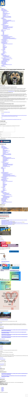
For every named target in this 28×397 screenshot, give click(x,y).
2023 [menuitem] (3, 34)
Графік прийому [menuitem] (3, 203)
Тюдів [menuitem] (3, 183)
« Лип (0, 367)
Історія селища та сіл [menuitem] (4, 180)
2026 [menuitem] (3, 169)
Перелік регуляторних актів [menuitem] (6, 37)
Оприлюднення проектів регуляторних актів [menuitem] (9, 175)
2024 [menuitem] (3, 33)
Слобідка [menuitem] (4, 186)
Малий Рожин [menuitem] (4, 47)
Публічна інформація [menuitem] (4, 10)
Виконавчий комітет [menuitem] (5, 160)
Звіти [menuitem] (3, 149)
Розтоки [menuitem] (4, 48)
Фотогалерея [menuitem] (3, 49)
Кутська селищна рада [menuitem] (6, 56)
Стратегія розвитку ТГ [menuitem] (4, 39)
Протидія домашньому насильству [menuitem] (7, 64)
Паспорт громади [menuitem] (3, 62)
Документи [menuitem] (2, 24)
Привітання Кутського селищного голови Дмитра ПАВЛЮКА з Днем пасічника (11, 222)
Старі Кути (1, 348)
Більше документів (2, 338)
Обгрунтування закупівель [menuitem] (7, 57)
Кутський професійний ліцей (4, 319)
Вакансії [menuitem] (2, 54)
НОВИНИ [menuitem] (2, 155)
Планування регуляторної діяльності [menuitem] (7, 36)
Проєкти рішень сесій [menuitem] (6, 25)
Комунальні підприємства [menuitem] (4, 61)
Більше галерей (2, 240)
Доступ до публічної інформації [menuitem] (7, 17)
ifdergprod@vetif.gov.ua (11, 91)
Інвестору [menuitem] (2, 390)
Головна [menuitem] (2, 8)
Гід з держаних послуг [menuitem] (6, 40)
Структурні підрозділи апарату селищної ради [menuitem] (9, 158)
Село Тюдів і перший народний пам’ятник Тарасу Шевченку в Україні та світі (11, 119)
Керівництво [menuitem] (4, 19)
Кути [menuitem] (3, 44)
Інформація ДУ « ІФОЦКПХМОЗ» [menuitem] (7, 16)
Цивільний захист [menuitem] (3, 41)
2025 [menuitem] (3, 32)
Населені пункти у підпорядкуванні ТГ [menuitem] (8, 43)
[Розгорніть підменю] (6, 192)
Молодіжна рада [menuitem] (3, 30)
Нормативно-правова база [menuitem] (6, 166)
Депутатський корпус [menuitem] (6, 21)
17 (0, 364)
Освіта (1, 322)
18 (1, 364)
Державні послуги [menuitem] (3, 177)
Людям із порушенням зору (14, 251)
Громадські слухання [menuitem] (4, 60)
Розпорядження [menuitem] (5, 28)
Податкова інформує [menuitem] (5, 152)
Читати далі (1, 357)
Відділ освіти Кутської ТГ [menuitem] (6, 55)
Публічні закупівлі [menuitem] (3, 192)
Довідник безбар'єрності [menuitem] (6, 197)
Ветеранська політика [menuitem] (4, 42)
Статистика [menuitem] (4, 14)
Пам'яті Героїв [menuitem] (3, 146)
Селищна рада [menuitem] (3, 18)
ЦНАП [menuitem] (2, 29)
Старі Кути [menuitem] (4, 45)
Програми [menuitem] (4, 15)
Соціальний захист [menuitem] (3, 63)
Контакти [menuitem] (2, 65)
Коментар (1, 131)
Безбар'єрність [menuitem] (3, 195)
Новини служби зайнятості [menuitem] (6, 13)
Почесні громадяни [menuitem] (3, 9)
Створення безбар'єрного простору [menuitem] (7, 58)
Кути (0, 236)
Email (1, 134)
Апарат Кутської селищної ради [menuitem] (7, 20)
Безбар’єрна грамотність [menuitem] (6, 59)
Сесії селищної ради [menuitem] (5, 163)
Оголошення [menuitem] (3, 53)
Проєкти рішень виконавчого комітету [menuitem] (8, 26)
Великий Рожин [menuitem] (5, 46)
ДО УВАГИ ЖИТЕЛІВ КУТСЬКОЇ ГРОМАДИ (6, 221)
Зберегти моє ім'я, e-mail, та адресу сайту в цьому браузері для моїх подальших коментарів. (13, 137)
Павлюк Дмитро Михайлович (5, 261)
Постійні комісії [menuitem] (5, 22)
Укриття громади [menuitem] (3, 200)
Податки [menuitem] (2, 31)
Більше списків (2, 326)
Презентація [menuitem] (4, 23)
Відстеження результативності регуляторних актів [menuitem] (9, 38)
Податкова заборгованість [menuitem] (5, 172)
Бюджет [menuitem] (2, 388)
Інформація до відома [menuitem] (6, 11)
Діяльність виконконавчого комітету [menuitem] (8, 27)
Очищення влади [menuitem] (5, 12)
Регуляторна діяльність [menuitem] (4, 35)
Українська (2, 249)
